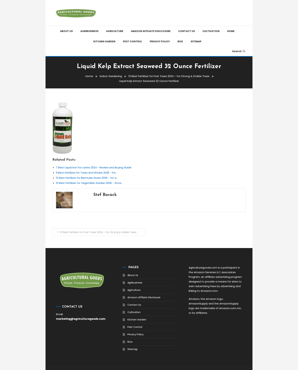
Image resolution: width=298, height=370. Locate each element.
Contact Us (186, 31)
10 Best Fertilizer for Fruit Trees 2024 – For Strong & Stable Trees (98, 232)
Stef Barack (105, 195)
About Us (66, 31)
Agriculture (114, 31)
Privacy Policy (160, 41)
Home (231, 31)
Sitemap (196, 41)
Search (237, 51)
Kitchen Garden (104, 41)
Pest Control (132, 41)
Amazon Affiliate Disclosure (151, 31)
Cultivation (211, 31)
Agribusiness (89, 31)
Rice (180, 41)
